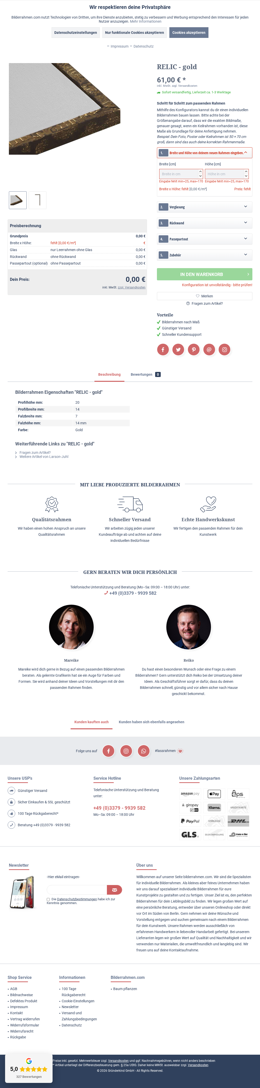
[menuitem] (27, 989)
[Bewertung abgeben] (204, 73)
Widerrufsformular (24, 1025)
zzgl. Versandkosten (131, 287)
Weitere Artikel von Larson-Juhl (43, 457)
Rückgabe (18, 1037)
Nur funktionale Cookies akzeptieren (134, 33)
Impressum (19, 1007)
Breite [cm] (180, 169)
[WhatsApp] (143, 751)
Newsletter (70, 1007)
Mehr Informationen (145, 21)
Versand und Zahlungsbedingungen (79, 1016)
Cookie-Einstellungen (78, 1001)
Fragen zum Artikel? (207, 303)
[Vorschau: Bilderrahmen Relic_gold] (18, 200)
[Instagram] (224, 349)
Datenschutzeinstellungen (75, 33)
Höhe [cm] (226, 169)
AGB (13, 989)
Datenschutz (72, 1025)
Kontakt (16, 1013)
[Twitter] (178, 349)
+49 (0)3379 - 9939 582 (132, 593)
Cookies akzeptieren (188, 33)
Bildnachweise (21, 995)
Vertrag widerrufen (25, 1019)
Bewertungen (145, 374)
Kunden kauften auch (91, 722)
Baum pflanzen (125, 989)
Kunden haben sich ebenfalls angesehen (151, 722)
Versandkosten (118, 1061)
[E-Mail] (209, 349)
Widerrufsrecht (22, 1031)
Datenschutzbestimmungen (77, 899)
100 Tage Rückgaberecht (74, 992)
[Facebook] (163, 349)
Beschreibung (109, 374)
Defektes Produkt (23, 1001)
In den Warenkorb (201, 274)
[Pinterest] (193, 349)
